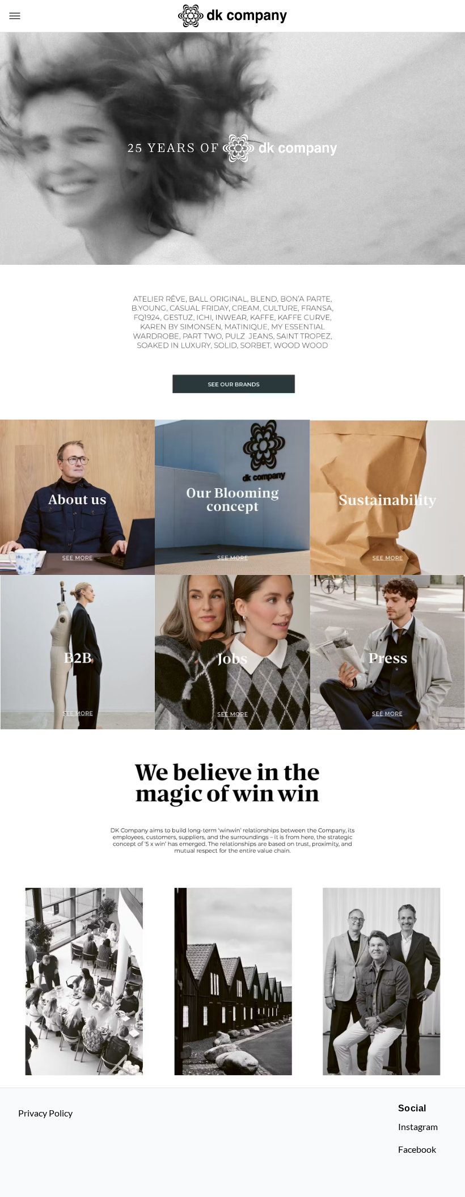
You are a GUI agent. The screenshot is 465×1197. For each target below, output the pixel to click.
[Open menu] (12, 15)
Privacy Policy (45, 1112)
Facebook (417, 1149)
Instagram (418, 1126)
